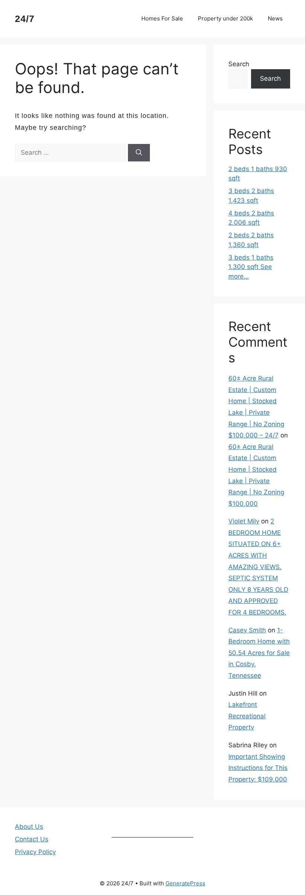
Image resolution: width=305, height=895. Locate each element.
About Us (29, 826)
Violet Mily (243, 521)
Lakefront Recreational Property (247, 716)
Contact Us (31, 839)
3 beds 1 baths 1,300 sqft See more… (250, 267)
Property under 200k (225, 18)
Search (238, 64)
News (275, 18)
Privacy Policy (35, 852)
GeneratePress (185, 883)
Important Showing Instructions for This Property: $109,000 (258, 768)
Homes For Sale (162, 18)
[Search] (139, 153)
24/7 (25, 18)
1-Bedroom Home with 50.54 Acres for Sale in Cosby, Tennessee (259, 652)
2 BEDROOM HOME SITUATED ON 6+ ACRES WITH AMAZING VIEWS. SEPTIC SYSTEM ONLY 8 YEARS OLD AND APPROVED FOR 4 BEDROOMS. (258, 566)
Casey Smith (247, 630)
